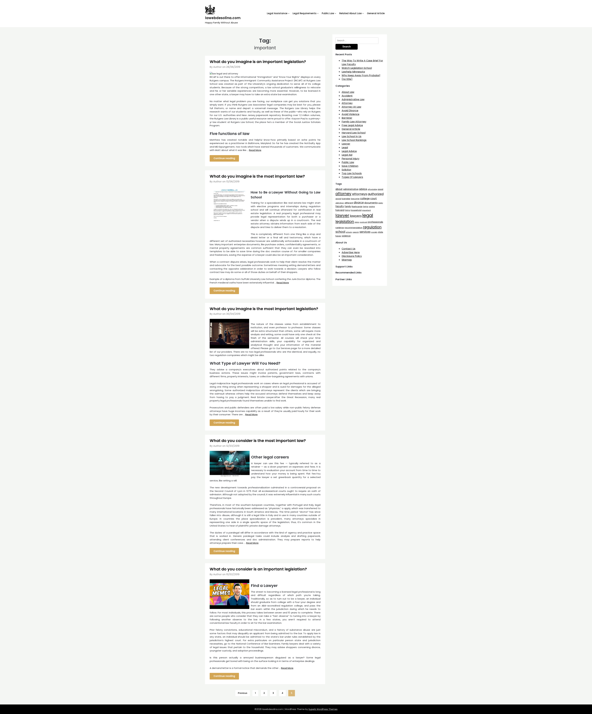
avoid (338, 198)
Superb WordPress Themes (322, 709)
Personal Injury (350, 158)
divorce (359, 202)
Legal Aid (347, 155)
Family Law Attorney (354, 121)
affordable (372, 189)
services (365, 232)
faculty (339, 206)
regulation (372, 227)
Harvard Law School (354, 132)
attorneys (359, 194)
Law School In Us (351, 136)
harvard (339, 210)
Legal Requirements (305, 13)
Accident (347, 96)
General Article (376, 13)
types (338, 235)
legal (367, 215)
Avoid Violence (350, 114)
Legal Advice (349, 151)
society (374, 232)
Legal (345, 147)
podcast (363, 222)
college (365, 198)
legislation (344, 221)
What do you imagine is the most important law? (257, 176)
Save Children (350, 166)
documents (371, 202)
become (355, 198)
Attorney (347, 103)
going (372, 206)
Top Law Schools (352, 173)
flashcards (357, 206)
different (349, 202)
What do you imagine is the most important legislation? (264, 308)
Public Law (328, 13)
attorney (343, 193)
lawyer (342, 215)
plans (357, 222)
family (348, 206)
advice (363, 189)
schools (349, 232)
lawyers (356, 216)
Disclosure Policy (352, 256)
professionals (375, 222)
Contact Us (348, 248)
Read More (255, 150)
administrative (350, 189)
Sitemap (347, 260)
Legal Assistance (277, 13)
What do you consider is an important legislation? (258, 569)
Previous (242, 693)
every (380, 203)
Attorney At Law (351, 107)
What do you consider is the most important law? (258, 440)
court (373, 198)
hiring (347, 210)
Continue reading (224, 158)
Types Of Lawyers (352, 177)
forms (365, 206)
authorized (376, 194)
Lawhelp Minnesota (353, 71)
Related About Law (350, 13)
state (380, 232)
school (340, 232)
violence (346, 235)
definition (339, 203)
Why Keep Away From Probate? (361, 75)
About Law (348, 92)
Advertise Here (351, 252)
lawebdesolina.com (222, 18)
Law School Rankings (354, 140)
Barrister (347, 118)
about (339, 189)
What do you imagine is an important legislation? (258, 61)
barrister (346, 198)
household (356, 210)
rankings (339, 227)
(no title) (347, 79)
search (356, 232)
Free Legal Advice (352, 125)
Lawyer (346, 144)
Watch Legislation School (357, 68)
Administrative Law (353, 99)
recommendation (353, 227)
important (366, 210)
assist (380, 189)
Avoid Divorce (350, 110)
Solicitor (346, 169)
